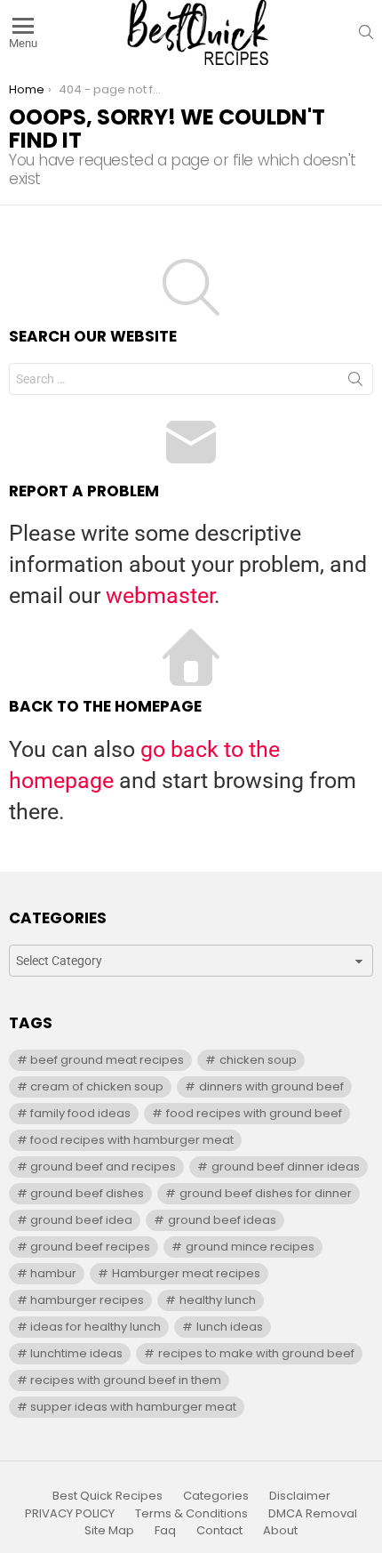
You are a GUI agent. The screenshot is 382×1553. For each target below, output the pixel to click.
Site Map (109, 1531)
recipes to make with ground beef (256, 1353)
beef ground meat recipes (107, 1059)
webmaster (160, 595)
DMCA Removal (312, 1514)
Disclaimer (299, 1496)
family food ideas (80, 1113)
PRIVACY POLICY (70, 1514)
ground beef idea (81, 1219)
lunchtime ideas (76, 1353)
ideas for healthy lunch (95, 1326)
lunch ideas (229, 1326)
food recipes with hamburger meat (132, 1139)
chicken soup (258, 1059)
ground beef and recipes (103, 1166)
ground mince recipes (250, 1246)
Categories (216, 1496)
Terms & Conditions (191, 1514)
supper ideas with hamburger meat (133, 1406)
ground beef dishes (87, 1193)
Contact (219, 1531)
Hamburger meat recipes (186, 1273)
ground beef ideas (222, 1219)
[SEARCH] (366, 32)
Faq (165, 1531)
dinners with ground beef (271, 1086)
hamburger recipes (87, 1299)
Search (355, 382)
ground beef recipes (90, 1246)
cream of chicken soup (96, 1086)
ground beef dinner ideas (285, 1166)
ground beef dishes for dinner (265, 1193)
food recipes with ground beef (254, 1113)
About (280, 1531)
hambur (53, 1273)
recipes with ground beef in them (125, 1380)
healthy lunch (217, 1299)
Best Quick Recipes (107, 1496)
